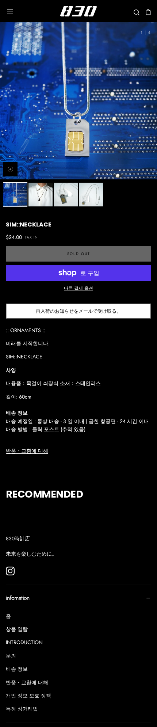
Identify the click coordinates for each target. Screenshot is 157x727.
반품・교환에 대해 (27, 450)
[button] (10, 11)
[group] (78, 100)
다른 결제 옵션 (78, 288)
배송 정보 (17, 669)
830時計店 (18, 538)
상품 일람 (17, 629)
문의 (11, 655)
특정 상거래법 (22, 708)
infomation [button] (18, 598)
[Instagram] (10, 571)
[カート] (148, 12)
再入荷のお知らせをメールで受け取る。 (78, 311)
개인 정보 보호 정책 (28, 695)
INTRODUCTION (24, 642)
